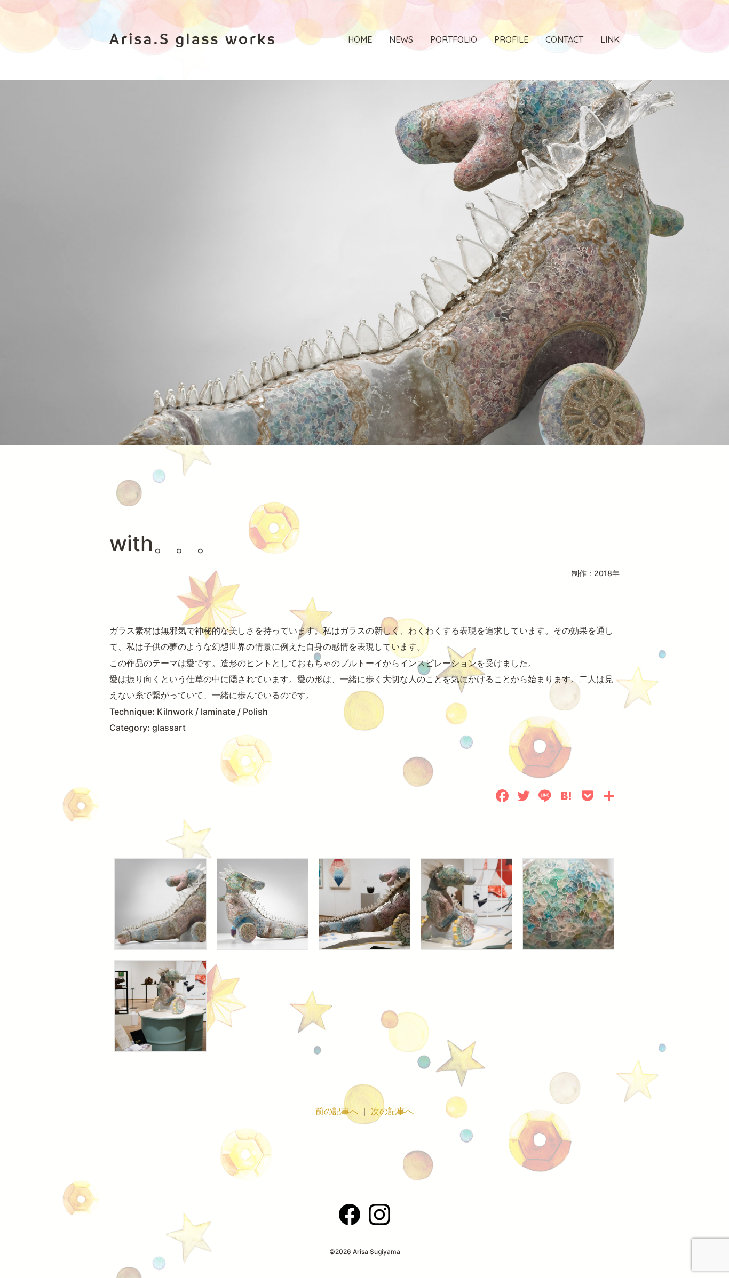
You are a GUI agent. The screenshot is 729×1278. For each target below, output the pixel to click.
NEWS (401, 39)
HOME (360, 39)
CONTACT (564, 39)
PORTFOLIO (453, 39)
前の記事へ (336, 1111)
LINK (610, 39)
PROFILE (511, 39)
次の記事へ (392, 1111)
